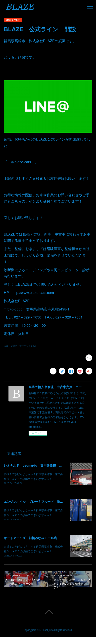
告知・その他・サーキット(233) (20, 345)
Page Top (48, 612)
